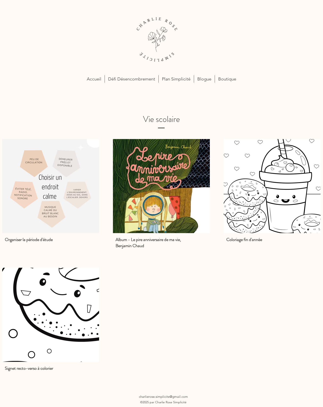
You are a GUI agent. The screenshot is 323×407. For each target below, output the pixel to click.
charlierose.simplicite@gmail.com (163, 397)
